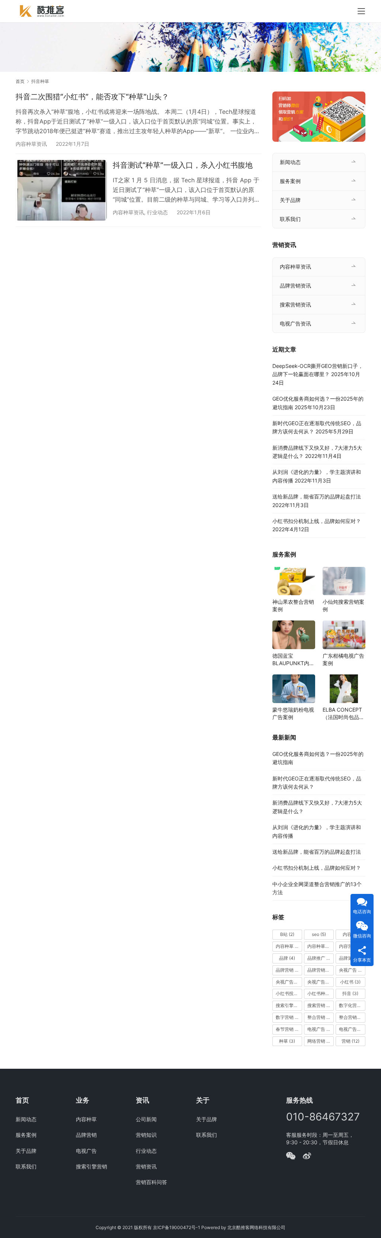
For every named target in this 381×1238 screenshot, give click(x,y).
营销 (350, 1041)
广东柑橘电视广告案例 (343, 659)
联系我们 (290, 219)
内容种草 (289, 946)
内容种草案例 (320, 946)
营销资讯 (146, 1166)
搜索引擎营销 (289, 1005)
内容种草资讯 (31, 144)
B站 (287, 934)
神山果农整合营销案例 (293, 605)
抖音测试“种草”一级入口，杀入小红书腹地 (183, 165)
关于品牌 (290, 200)
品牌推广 (319, 958)
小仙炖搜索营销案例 (343, 605)
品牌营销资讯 (295, 285)
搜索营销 (319, 1005)
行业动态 (157, 212)
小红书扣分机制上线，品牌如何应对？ (316, 521)
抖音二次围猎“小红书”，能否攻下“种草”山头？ (92, 96)
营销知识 (146, 1135)
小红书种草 (320, 993)
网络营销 (319, 1041)
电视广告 (319, 1029)
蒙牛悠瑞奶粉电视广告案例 (293, 713)
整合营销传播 (352, 1017)
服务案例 (290, 181)
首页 (20, 81)
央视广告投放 (320, 982)
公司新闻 (146, 1119)
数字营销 (288, 1017)
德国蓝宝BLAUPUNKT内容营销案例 (293, 659)
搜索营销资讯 (295, 304)
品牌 (287, 958)
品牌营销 (289, 970)
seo (319, 934)
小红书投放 (289, 993)
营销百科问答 (151, 1182)
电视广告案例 (352, 1029)
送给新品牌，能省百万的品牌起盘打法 (316, 496)
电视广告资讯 (295, 323)
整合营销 (320, 1017)
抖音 (350, 993)
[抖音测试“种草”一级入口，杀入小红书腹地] (61, 190)
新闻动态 (290, 162)
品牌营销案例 (320, 970)
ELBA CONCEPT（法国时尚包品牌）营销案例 (342, 713)
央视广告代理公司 (289, 982)
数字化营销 (352, 1005)
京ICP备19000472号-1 (176, 1227)
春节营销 (288, 1029)
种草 (287, 1041)
